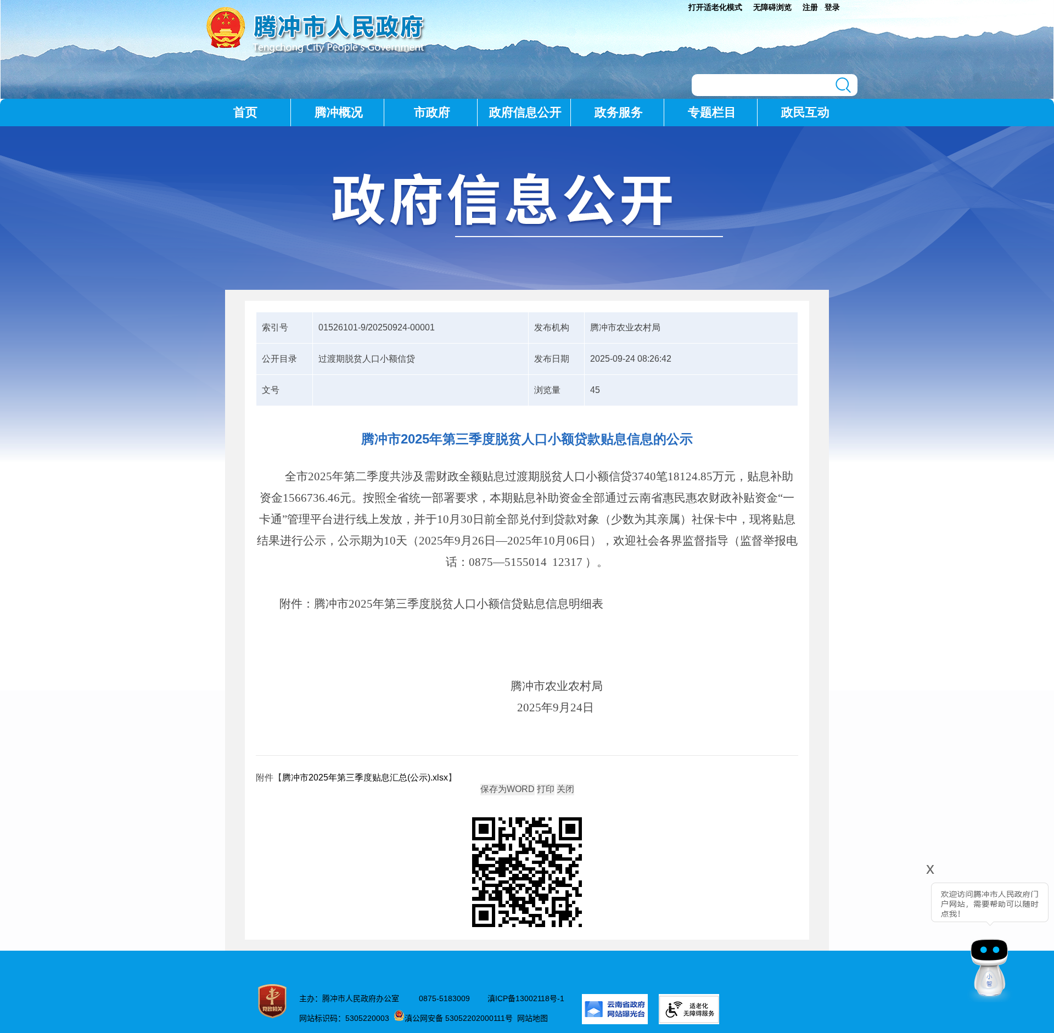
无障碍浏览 (772, 7)
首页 (245, 112)
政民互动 (805, 112)
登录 (832, 7)
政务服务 (619, 112)
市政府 (432, 112)
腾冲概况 (339, 112)
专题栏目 (712, 112)
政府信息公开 (525, 112)
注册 (810, 7)
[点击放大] (527, 873)
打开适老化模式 (715, 7)
